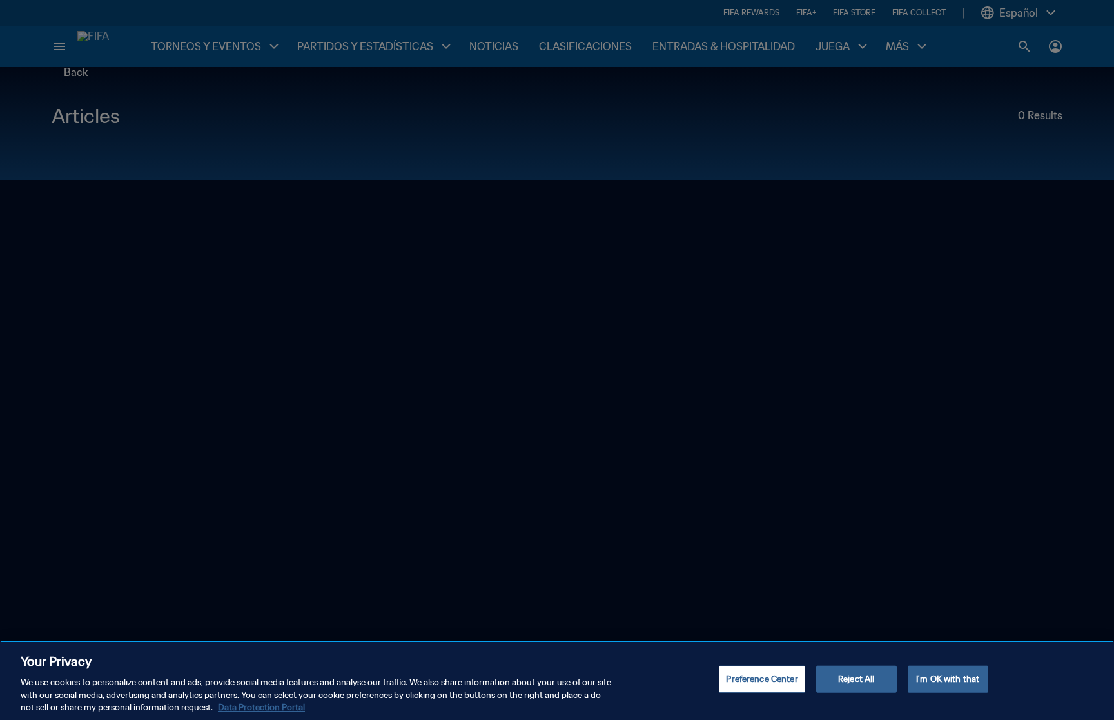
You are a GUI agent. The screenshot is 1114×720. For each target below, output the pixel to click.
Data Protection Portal (261, 706)
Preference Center (761, 679)
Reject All (856, 679)
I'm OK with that (947, 679)
